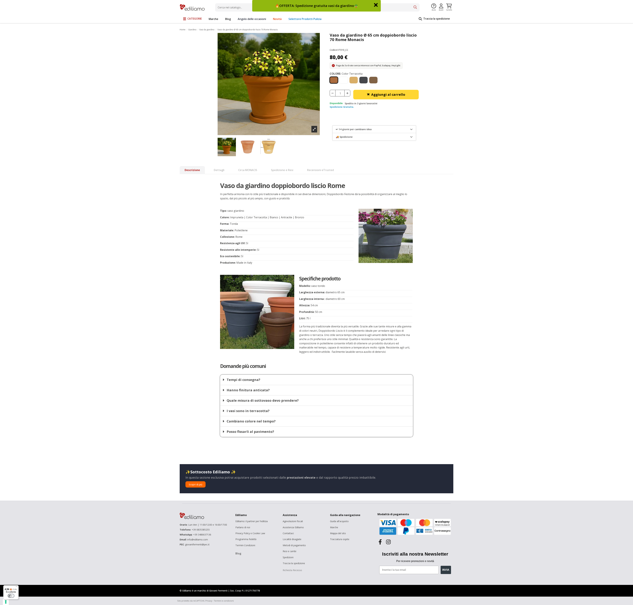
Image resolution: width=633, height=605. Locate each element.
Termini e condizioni (224, 600)
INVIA (445, 569)
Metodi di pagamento (294, 545)
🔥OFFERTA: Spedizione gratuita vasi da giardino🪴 (316, 5)
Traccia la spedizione (294, 563)
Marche (334, 527)
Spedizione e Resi (282, 170)
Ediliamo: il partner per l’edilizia (251, 521)
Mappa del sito (338, 533)
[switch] (11, 596)
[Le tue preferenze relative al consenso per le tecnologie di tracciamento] (6, 602)
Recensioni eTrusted (320, 170)
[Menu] (17, 587)
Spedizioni (288, 557)
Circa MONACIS (247, 170)
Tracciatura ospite (339, 539)
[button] (192, 19)
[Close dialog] (376, 5)
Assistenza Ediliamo (293, 527)
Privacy (208, 600)
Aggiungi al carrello (388, 94)
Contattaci (288, 533)
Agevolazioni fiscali (293, 521)
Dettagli (219, 170)
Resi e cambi (289, 551)
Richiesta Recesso (292, 570)
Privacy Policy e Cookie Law (250, 533)
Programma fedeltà (245, 539)
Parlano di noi (242, 527)
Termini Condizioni (245, 545)
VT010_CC (342, 50)
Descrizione (192, 170)
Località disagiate (292, 539)
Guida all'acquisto (339, 521)
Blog (238, 553)
